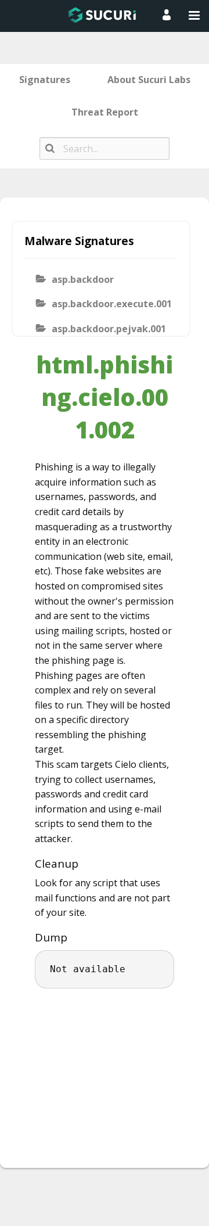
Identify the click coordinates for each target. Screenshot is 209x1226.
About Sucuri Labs (148, 79)
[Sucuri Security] (102, 15)
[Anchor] (84, 863)
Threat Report (104, 112)
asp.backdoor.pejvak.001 (109, 328)
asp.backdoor (83, 279)
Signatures (44, 79)
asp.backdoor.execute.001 (111, 303)
